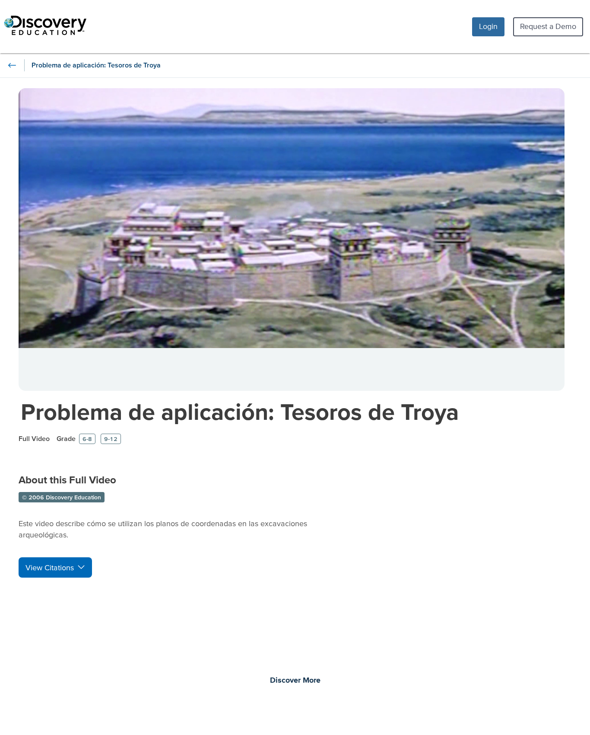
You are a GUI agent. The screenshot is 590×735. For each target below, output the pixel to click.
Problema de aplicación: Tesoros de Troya (240, 411)
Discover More (295, 680)
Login (488, 26)
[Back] (12, 65)
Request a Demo (548, 26)
